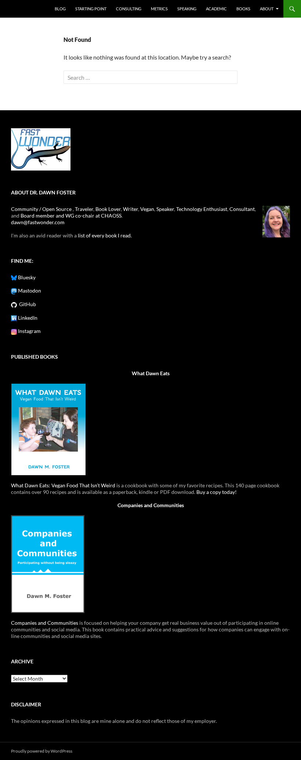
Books (243, 8)
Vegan (147, 209)
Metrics (159, 8)
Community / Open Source (42, 209)
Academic (216, 8)
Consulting (128, 8)
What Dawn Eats (151, 373)
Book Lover (108, 209)
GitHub (26, 304)
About (266, 8)
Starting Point (90, 8)
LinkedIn (27, 318)
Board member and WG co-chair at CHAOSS (71, 215)
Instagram (29, 331)
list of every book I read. (105, 235)
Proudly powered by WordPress (41, 751)
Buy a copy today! (216, 492)
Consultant (242, 209)
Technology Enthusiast (201, 209)
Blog (60, 8)
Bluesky (26, 277)
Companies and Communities (150, 505)
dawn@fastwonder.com (38, 222)
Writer (130, 209)
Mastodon (29, 290)
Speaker (165, 209)
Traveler (84, 209)
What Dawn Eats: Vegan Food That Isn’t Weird (63, 485)
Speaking (186, 8)
